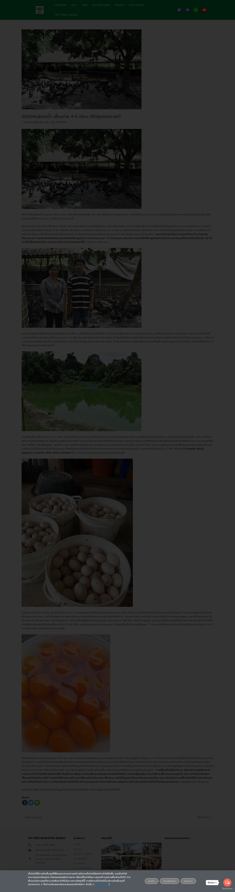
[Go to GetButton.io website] (227, 889)
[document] (117, 446)
